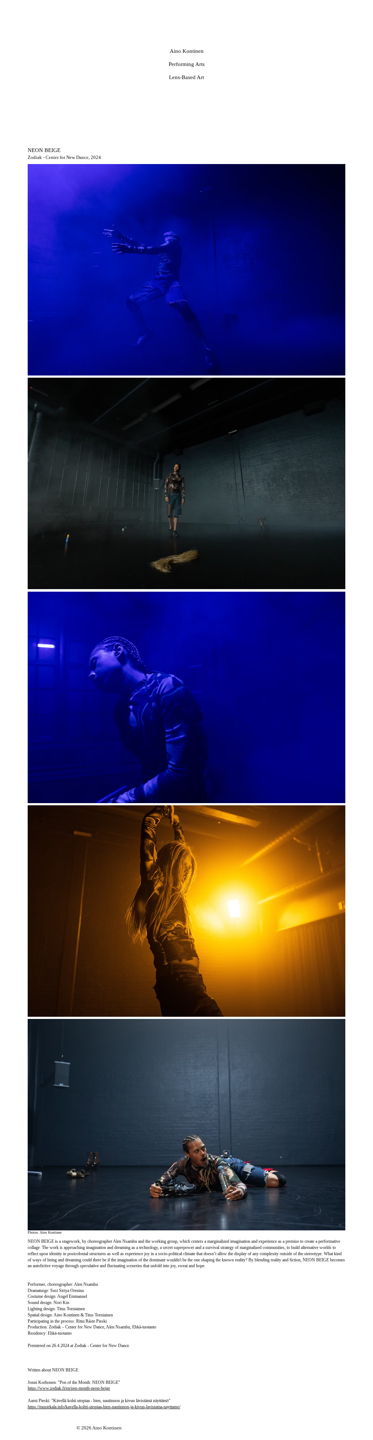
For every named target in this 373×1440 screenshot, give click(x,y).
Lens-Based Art (186, 77)
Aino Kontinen (187, 51)
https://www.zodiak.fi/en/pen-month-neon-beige (69, 1388)
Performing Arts (187, 64)
